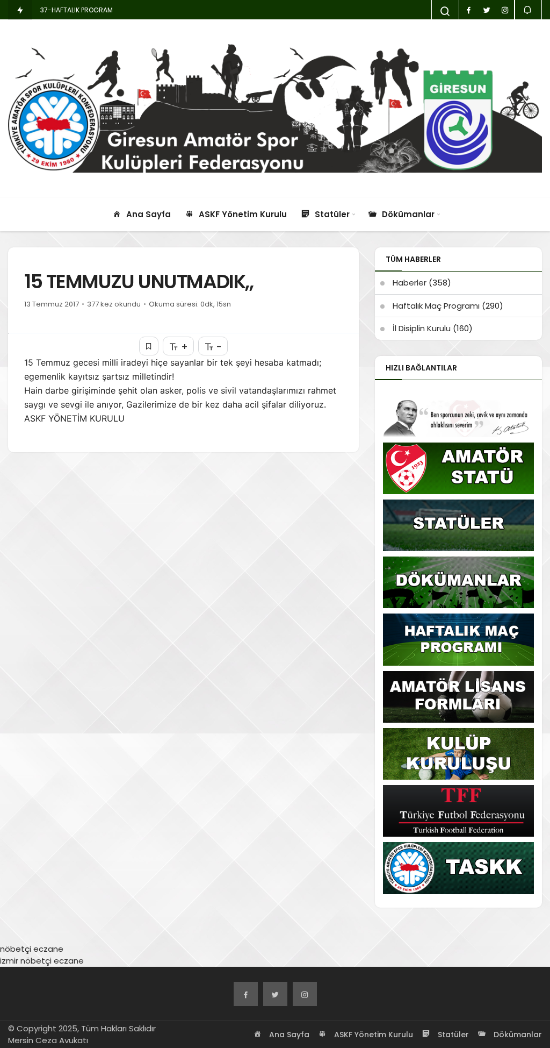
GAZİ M (51, 10)
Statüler (452, 1034)
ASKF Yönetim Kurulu (372, 1034)
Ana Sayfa (288, 1034)
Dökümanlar (516, 1034)
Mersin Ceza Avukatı (48, 1040)
